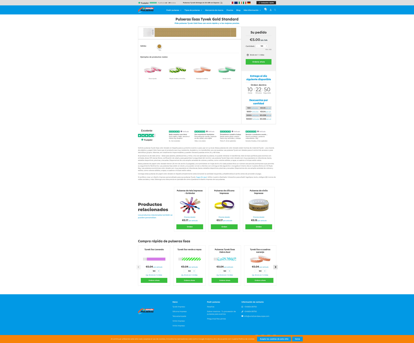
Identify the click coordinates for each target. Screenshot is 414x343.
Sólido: (143, 46)
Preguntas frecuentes (216, 319)
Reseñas (210, 307)
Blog (238, 10)
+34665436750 (250, 307)
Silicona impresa (179, 311)
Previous (138, 267)
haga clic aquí (201, 177)
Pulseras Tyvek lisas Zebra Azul (225, 250)
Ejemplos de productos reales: (154, 57)
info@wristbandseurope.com (256, 316)
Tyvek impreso (178, 307)
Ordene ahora (258, 62)
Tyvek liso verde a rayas (189, 249)
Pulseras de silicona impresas (224, 191)
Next (275, 267)
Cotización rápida (267, 3)
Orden (190, 227)
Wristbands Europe (236, 3)
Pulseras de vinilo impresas (259, 191)
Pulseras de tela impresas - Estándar (190, 191)
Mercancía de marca (214, 10)
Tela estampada (179, 316)
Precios (230, 10)
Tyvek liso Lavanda (154, 249)
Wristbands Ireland (240, 3)
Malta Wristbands (231, 3)
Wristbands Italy (244, 3)
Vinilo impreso (178, 321)
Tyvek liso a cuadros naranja (260, 250)
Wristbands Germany (249, 3)
